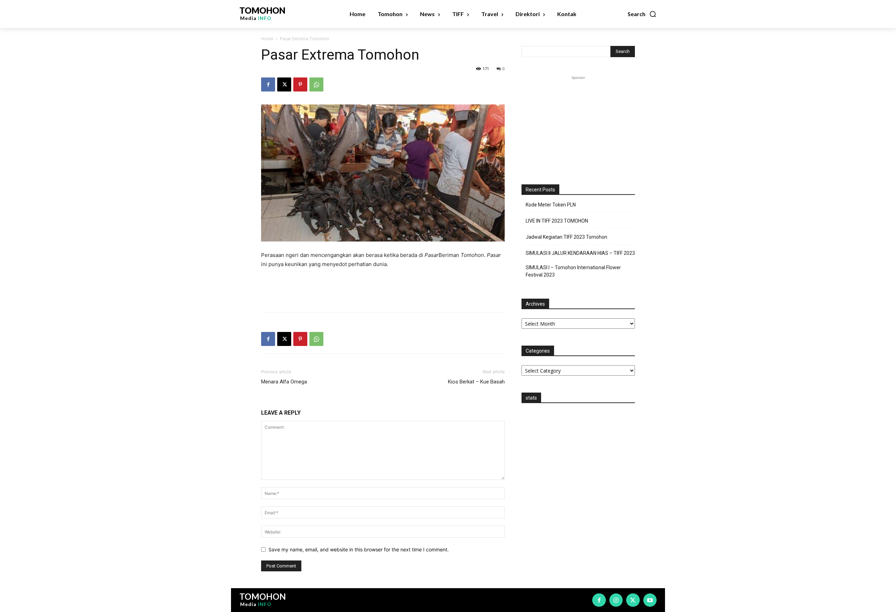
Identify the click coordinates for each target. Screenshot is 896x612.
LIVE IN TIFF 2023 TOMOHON (557, 221)
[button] (642, 14)
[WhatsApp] (316, 84)
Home (267, 39)
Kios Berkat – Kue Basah (476, 382)
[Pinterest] (300, 84)
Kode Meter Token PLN (551, 205)
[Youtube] (650, 600)
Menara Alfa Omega (284, 382)
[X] (284, 84)
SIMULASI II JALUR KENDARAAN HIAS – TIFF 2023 (580, 253)
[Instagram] (616, 600)
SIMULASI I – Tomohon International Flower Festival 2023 (573, 271)
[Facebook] (268, 84)
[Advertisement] (383, 288)
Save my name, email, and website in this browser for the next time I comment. (358, 549)
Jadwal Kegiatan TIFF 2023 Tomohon (566, 237)
